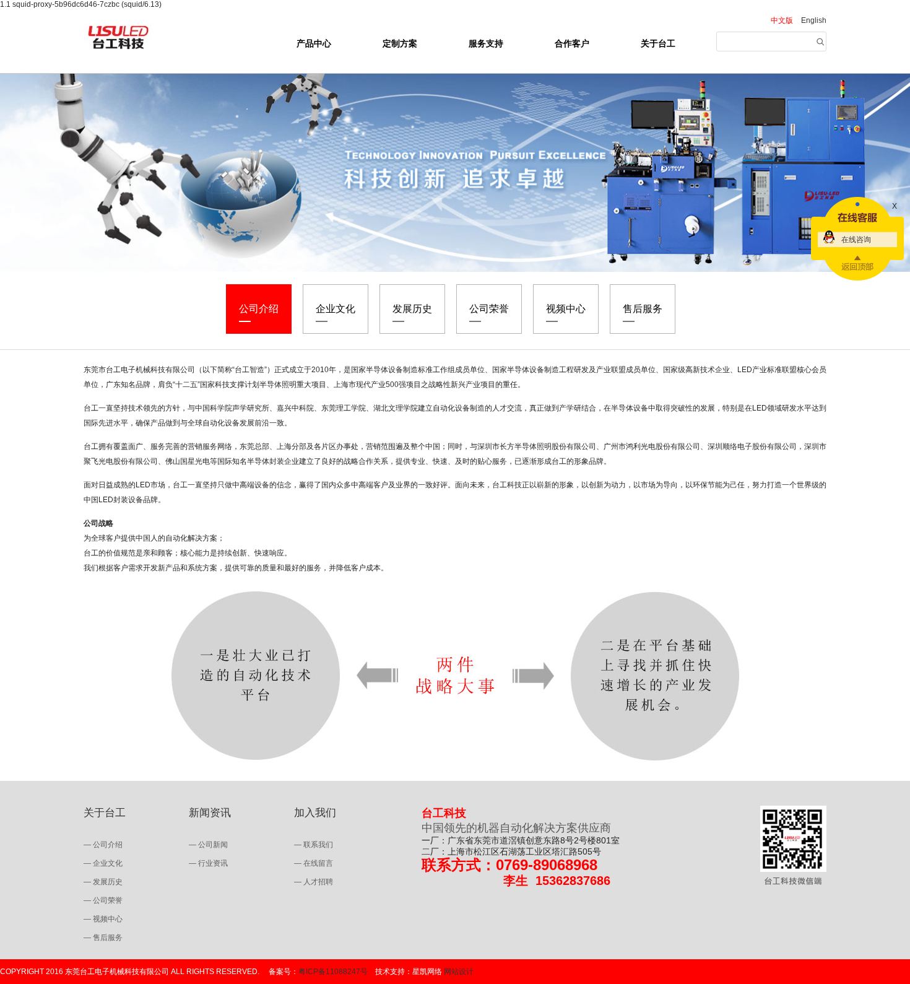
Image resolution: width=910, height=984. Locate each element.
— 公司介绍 (103, 844)
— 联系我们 (313, 844)
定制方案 (400, 43)
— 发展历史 (103, 881)
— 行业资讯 (208, 863)
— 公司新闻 (208, 844)
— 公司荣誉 (103, 900)
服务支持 (486, 43)
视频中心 (566, 308)
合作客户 (572, 43)
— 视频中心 (103, 919)
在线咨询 (856, 239)
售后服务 (642, 308)
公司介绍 (259, 308)
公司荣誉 (489, 308)
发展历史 (412, 308)
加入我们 (315, 813)
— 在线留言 (313, 863)
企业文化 (335, 308)
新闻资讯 (210, 813)
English (813, 20)
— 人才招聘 (313, 881)
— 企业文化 (103, 863)
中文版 (782, 20)
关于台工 (658, 43)
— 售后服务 (103, 937)
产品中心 (314, 43)
